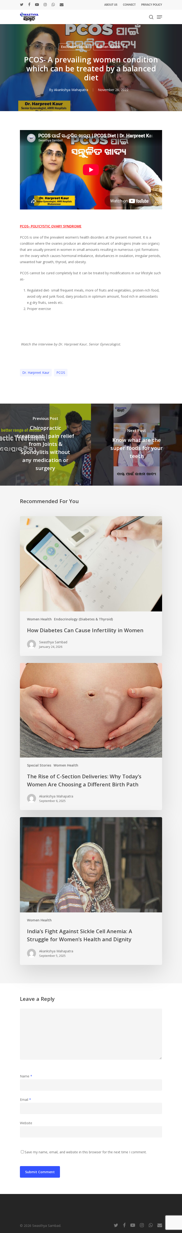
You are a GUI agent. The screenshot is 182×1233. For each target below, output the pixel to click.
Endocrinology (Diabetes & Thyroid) (83, 619)
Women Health (108, 46)
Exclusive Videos (74, 46)
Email (25, 1099)
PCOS (60, 372)
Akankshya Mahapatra (71, 89)
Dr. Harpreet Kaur (35, 372)
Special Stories (39, 765)
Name (26, 1076)
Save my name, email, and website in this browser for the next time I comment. (86, 1152)
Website (26, 1123)
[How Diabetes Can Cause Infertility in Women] (91, 586)
